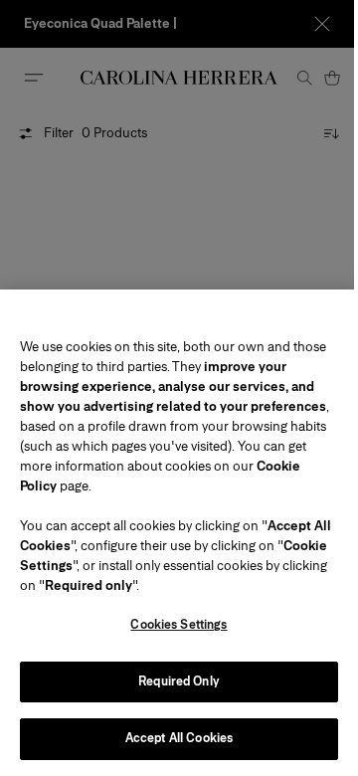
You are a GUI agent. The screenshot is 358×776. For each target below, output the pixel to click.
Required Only (179, 681)
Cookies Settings (178, 625)
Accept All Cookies (179, 738)
